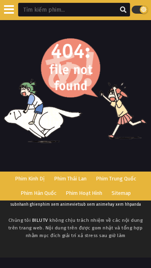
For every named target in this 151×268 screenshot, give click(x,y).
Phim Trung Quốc (116, 179)
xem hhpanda (128, 204)
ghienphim (40, 204)
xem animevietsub (68, 204)
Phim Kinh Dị (30, 179)
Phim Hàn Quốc (38, 193)
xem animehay (100, 204)
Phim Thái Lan (70, 179)
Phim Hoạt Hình (84, 193)
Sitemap (121, 193)
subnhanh (19, 204)
